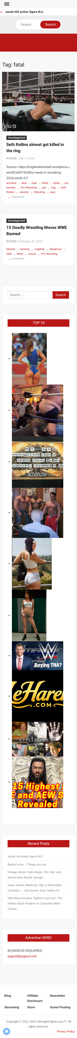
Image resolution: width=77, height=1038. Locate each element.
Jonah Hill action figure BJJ (24, 12)
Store (31, 1007)
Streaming (11, 1007)
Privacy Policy (66, 1031)
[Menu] (6, 4)
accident (11, 183)
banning (24, 249)
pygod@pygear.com (22, 956)
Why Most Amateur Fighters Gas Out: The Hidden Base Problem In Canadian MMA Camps (35, 903)
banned (10, 249)
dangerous (55, 249)
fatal (34, 183)
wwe (52, 192)
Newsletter (57, 995)
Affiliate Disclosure (35, 998)
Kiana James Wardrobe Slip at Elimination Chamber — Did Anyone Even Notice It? (35, 887)
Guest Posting (60, 1007)
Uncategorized (16, 137)
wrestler (24, 192)
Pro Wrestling (29, 187)
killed (45, 183)
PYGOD (11, 158)
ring (53, 187)
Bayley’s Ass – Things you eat (27, 864)
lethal (56, 183)
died (24, 183)
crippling (39, 249)
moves (32, 253)
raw (44, 187)
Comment (17, 196)
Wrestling (39, 192)
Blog (7, 995)
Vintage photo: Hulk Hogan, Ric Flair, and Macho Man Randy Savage (34, 874)
